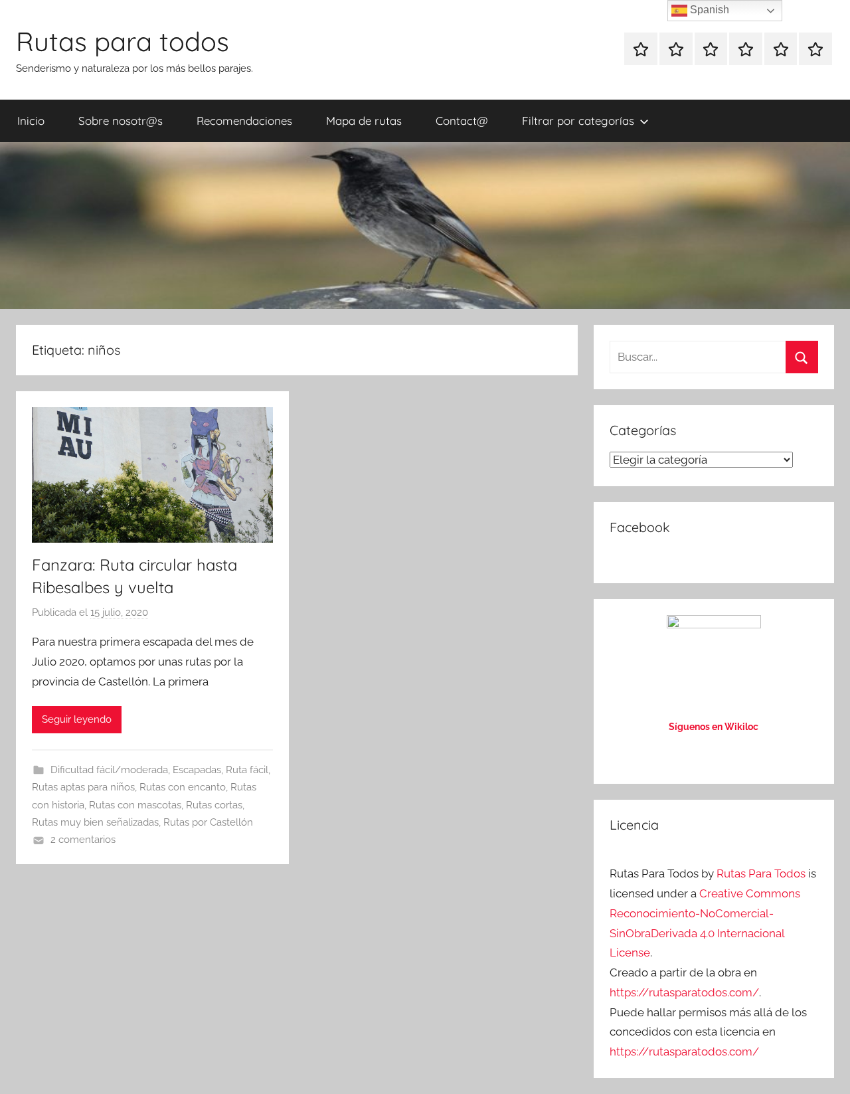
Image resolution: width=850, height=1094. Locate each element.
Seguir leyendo (77, 719)
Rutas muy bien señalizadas (95, 822)
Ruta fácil (247, 770)
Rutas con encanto (182, 787)
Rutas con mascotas (135, 805)
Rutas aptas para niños (83, 787)
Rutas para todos (122, 41)
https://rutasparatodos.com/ (684, 992)
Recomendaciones (244, 121)
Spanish (708, 9)
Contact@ (462, 121)
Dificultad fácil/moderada (109, 770)
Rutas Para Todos (761, 873)
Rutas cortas (214, 805)
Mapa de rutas (364, 121)
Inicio (30, 121)
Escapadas (197, 770)
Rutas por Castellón (208, 822)
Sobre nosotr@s (120, 121)
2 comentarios (83, 840)
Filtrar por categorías (578, 121)
